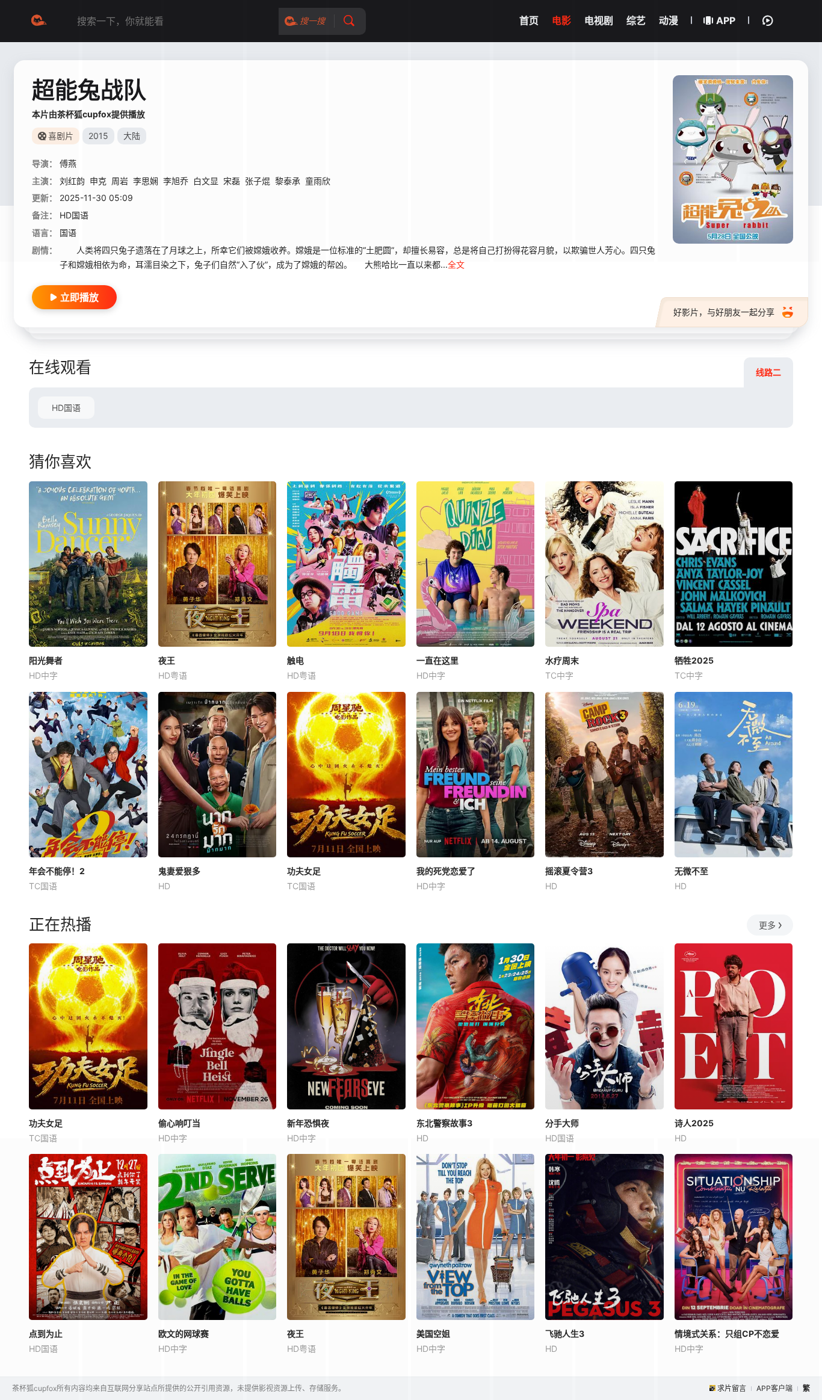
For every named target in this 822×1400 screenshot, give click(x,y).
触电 (295, 660)
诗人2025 (694, 1123)
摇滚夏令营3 (569, 871)
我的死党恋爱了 (445, 871)
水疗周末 (562, 660)
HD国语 (66, 407)
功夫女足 (304, 871)
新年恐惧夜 (308, 1123)
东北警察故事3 (444, 1123)
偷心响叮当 (179, 1123)
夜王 (166, 660)
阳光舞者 (46, 660)
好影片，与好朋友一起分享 (723, 312)
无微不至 (691, 871)
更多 (767, 925)
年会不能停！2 (57, 871)
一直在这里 (437, 660)
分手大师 (562, 1123)
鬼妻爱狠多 (179, 871)
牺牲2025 (694, 660)
